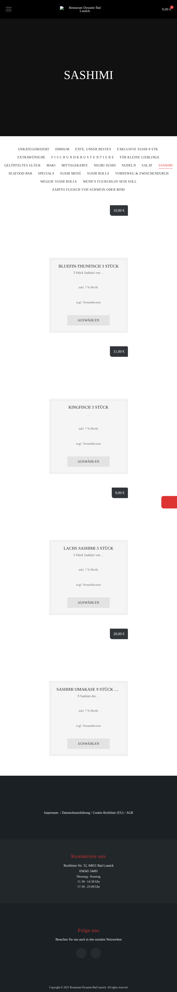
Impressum (51, 812)
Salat (147, 165)
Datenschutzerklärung (76, 812)
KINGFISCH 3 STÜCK (88, 407)
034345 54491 (88, 871)
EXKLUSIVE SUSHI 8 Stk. (138, 149)
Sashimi (166, 165)
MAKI (51, 165)
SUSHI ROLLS (98, 173)
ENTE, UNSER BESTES (93, 149)
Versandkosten (92, 302)
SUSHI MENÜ (70, 173)
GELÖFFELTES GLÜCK (22, 165)
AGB (129, 812)
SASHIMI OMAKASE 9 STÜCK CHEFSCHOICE (99, 689)
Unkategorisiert (34, 149)
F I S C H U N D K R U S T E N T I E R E (82, 157)
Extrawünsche (31, 157)
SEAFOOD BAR (20, 173)
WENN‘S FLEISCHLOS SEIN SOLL (110, 181)
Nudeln (129, 165)
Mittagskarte (75, 165)
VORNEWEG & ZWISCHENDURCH (142, 173)
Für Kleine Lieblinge (139, 157)
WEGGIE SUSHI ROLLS (58, 181)
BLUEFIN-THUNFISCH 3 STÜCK (89, 266)
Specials (46, 173)
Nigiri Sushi (105, 165)
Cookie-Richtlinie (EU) (108, 812)
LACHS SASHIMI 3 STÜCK (88, 548)
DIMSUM (62, 149)
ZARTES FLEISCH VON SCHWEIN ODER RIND (88, 189)
